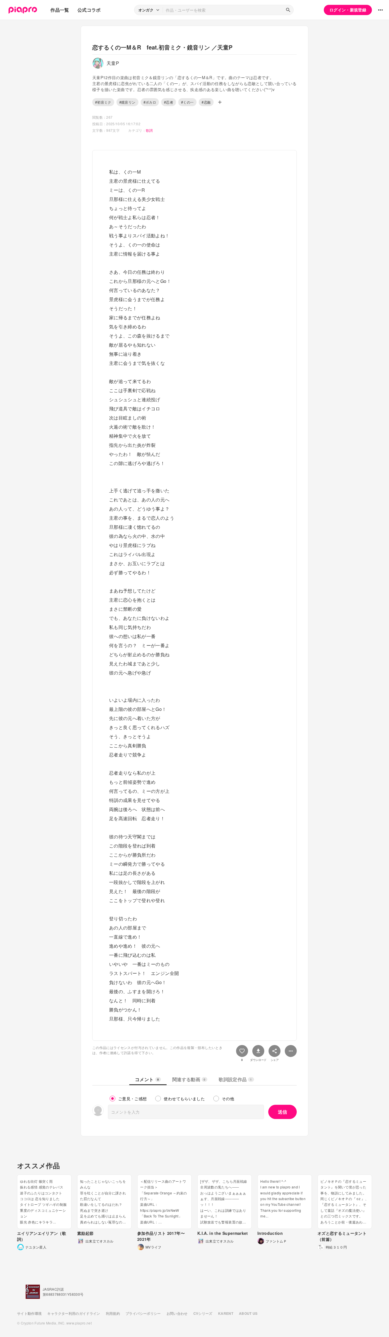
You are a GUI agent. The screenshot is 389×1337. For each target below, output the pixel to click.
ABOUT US (248, 1313)
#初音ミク (103, 102)
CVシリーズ (202, 1313)
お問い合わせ (177, 1313)
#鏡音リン (127, 102)
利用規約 (113, 1313)
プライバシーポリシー (143, 1313)
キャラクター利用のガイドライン (73, 1313)
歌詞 (149, 130)
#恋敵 (206, 102)
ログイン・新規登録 (347, 10)
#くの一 (187, 102)
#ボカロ (150, 102)
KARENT (225, 1313)
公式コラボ (89, 10)
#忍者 (168, 102)
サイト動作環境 (29, 1313)
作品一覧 (59, 10)
